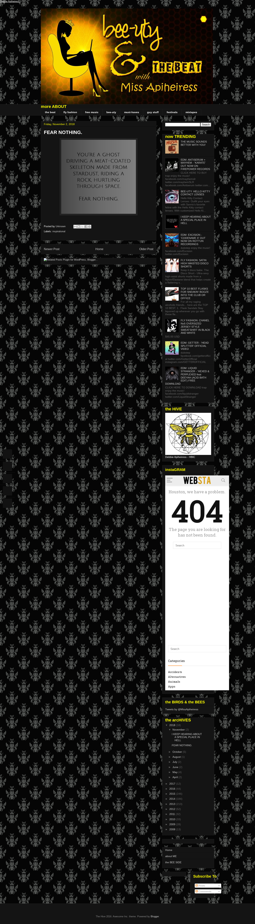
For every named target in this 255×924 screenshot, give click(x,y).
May (175, 772)
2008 (172, 829)
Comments (204, 891)
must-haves (131, 112)
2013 (172, 803)
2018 (172, 725)
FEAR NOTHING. (182, 745)
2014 (172, 798)
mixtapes (191, 112)
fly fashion (70, 112)
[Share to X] (82, 226)
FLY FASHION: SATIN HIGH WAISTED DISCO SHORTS (195, 263)
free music (91, 112)
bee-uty (111, 112)
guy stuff (153, 112)
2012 (172, 809)
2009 (172, 824)
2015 (172, 793)
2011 (172, 814)
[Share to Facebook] (86, 226)
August (176, 756)
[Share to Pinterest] (89, 226)
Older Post (146, 249)
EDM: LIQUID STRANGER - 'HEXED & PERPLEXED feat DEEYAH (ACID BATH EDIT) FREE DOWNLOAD (187, 376)
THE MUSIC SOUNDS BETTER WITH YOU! (194, 143)
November (179, 729)
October (177, 751)
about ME (171, 856)
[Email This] (75, 226)
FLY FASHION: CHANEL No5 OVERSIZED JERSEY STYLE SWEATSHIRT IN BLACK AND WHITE (195, 326)
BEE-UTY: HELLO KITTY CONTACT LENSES (195, 193)
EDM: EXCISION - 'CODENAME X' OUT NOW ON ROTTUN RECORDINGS (193, 239)
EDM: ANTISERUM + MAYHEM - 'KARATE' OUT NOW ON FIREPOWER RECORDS (195, 164)
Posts (201, 885)
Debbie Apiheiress (9, 1)
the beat (50, 112)
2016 (172, 788)
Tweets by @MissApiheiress (181, 709)
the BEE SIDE (173, 862)
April (175, 777)
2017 (172, 783)
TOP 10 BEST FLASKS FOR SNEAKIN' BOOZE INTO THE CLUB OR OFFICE (195, 293)
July (175, 761)
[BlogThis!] (79, 226)
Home (99, 249)
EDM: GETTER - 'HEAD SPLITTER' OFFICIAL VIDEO (195, 346)
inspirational (58, 231)
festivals (172, 112)
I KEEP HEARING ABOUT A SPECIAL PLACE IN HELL (196, 220)
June (175, 767)
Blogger (155, 916)
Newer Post (51, 249)
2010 (172, 819)
